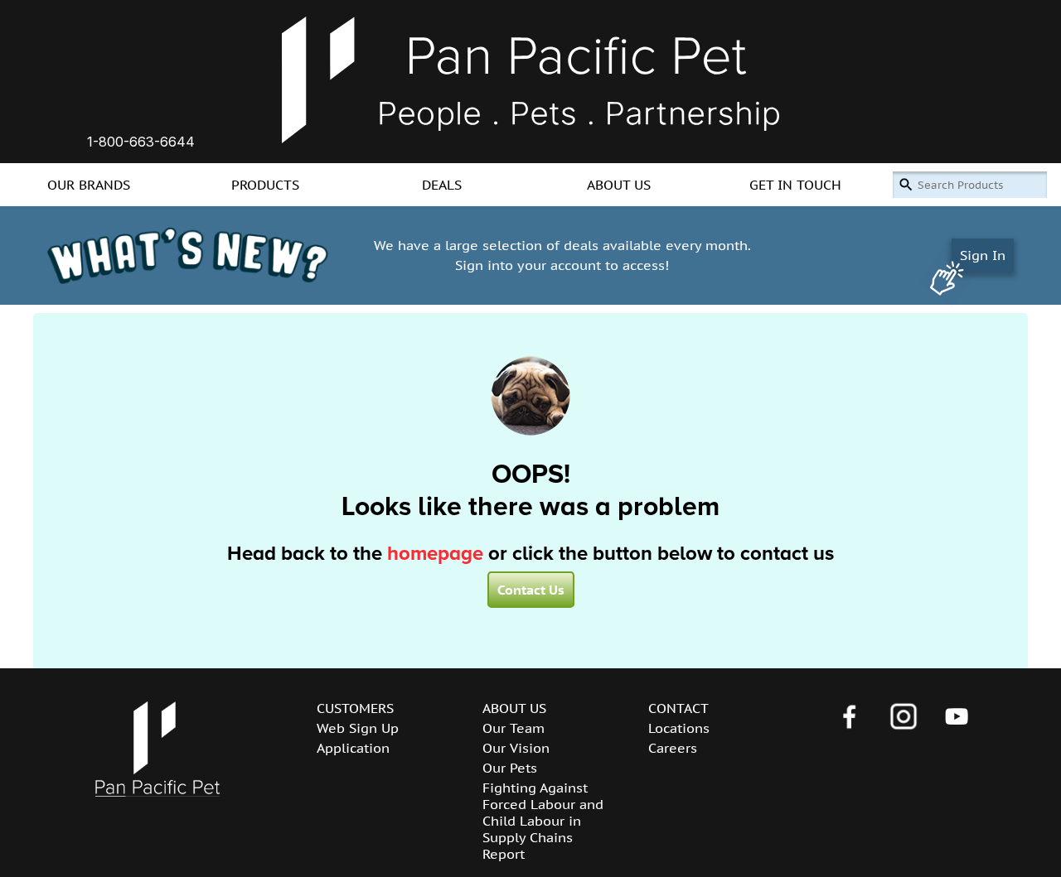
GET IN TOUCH (795, 184)
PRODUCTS (265, 184)
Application (353, 748)
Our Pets (509, 767)
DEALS (442, 184)
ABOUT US (619, 184)
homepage (435, 554)
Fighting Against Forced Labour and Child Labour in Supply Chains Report (542, 820)
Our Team (513, 728)
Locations (679, 728)
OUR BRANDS (88, 184)
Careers (672, 748)
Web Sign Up (358, 728)
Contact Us (530, 589)
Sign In (982, 255)
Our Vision (516, 748)
